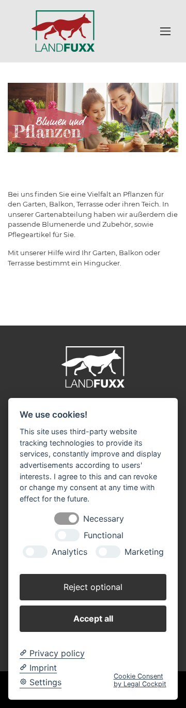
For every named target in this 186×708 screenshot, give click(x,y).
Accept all (93, 618)
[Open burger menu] (165, 31)
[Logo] (63, 30)
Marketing (144, 552)
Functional (103, 535)
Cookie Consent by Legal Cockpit (140, 680)
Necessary (103, 519)
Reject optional (93, 587)
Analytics (69, 552)
